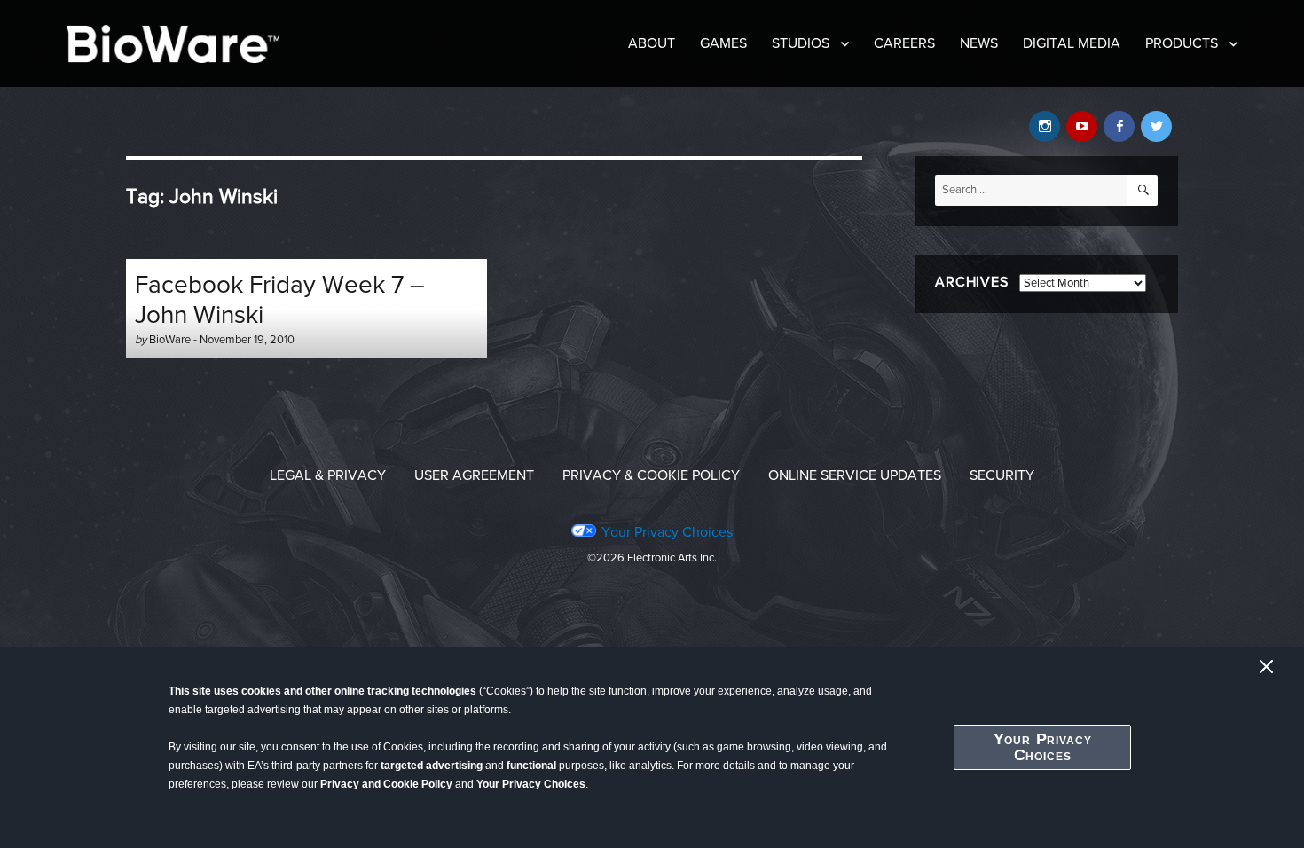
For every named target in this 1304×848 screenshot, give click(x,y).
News (979, 43)
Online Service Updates (854, 475)
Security (1002, 475)
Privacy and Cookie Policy (386, 784)
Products (1181, 43)
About (651, 43)
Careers (904, 43)
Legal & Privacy (328, 475)
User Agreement (474, 475)
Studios (800, 43)
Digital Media (1071, 43)
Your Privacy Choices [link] (666, 532)
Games (723, 43)
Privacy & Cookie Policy (651, 475)
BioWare (170, 340)
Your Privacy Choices (1043, 747)
